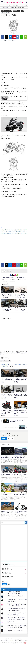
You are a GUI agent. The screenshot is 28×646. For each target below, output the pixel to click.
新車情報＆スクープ (16, 10)
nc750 (8, 12)
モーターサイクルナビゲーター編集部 (14, 277)
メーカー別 (8, 5)
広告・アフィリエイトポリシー (6, 640)
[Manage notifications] (25, 643)
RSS (12, 438)
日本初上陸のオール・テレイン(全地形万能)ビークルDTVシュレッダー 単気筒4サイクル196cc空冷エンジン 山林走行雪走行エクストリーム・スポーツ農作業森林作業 (14, 231)
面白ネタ (22, 10)
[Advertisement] (13, 57)
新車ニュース (3, 5)
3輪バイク (3, 12)
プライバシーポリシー (23, 640)
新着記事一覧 (11, 621)
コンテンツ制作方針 (18, 638)
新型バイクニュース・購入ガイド (15, 595)
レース (22, 5)
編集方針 (12, 638)
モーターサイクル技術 (8, 10)
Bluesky (4, 438)
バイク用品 (13, 5)
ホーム (2, 40)
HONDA (2, 10)
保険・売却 (18, 5)
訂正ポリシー (15, 640)
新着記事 (25, 5)
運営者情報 (8, 638)
